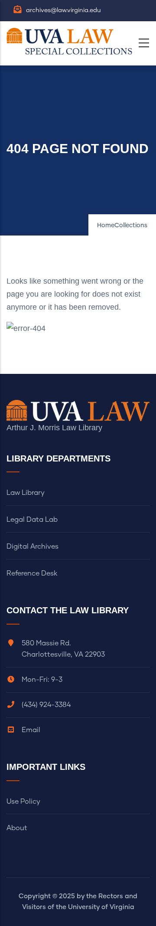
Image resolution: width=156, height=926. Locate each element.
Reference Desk (31, 573)
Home (105, 226)
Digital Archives (32, 546)
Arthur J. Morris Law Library (54, 427)
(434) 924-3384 (46, 704)
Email (31, 729)
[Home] (71, 41)
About (16, 828)
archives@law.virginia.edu (63, 10)
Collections (130, 226)
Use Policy (23, 801)
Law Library (25, 492)
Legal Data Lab (32, 519)
